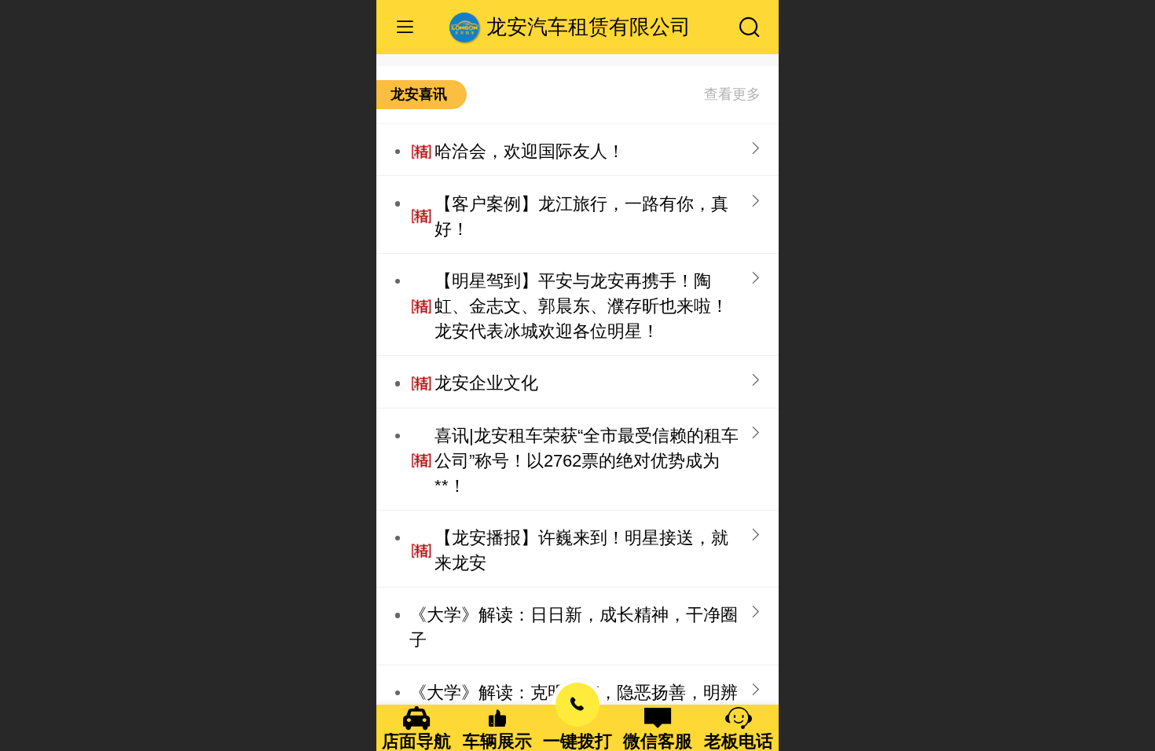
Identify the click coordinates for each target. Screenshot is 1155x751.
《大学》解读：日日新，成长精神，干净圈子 (573, 627)
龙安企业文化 (486, 383)
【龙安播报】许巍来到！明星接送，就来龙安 (581, 550)
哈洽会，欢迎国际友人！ (529, 151)
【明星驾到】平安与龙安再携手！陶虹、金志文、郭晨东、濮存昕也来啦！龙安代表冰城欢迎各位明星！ (581, 306)
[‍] (732, 94)
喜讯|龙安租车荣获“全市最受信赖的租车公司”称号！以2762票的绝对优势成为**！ (586, 461)
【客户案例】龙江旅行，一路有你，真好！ (581, 216)
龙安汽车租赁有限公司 (588, 27)
